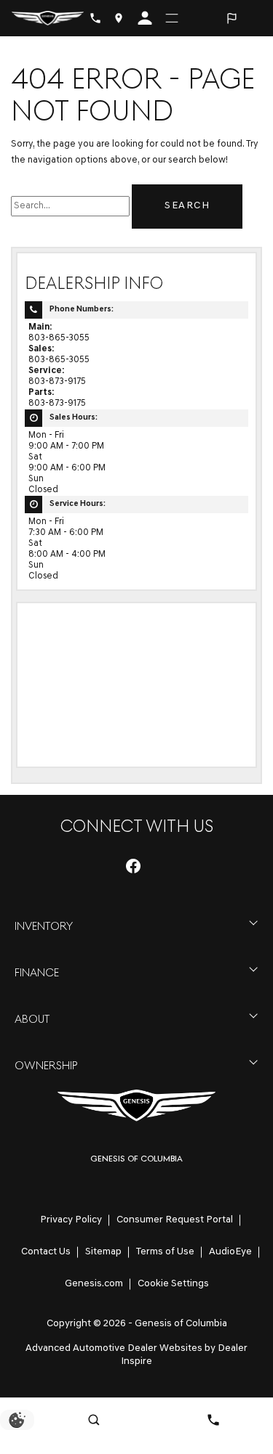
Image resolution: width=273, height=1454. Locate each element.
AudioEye (230, 1251)
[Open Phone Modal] (95, 18)
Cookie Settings (173, 1283)
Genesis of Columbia (181, 1323)
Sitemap (103, 1251)
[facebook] (133, 866)
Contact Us (46, 1251)
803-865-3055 (59, 338)
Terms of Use (165, 1251)
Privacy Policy (71, 1219)
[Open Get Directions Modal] (118, 18)
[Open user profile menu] (144, 18)
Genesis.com (94, 1283)
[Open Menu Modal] (171, 18)
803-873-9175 (57, 381)
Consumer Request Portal (174, 1219)
